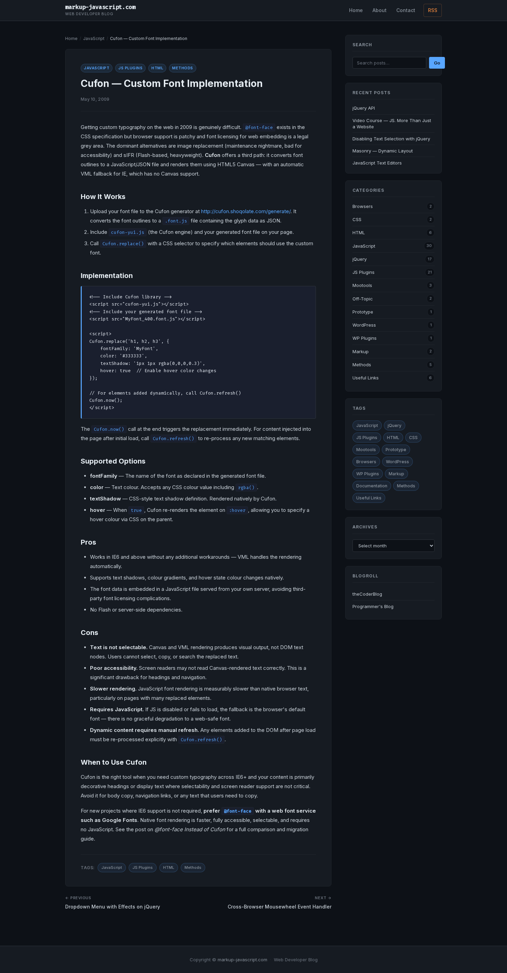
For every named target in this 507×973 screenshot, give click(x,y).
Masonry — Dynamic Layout (382, 150)
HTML (157, 68)
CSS (356, 219)
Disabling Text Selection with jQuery (391, 138)
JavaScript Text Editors (377, 163)
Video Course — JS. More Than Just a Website (391, 123)
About (379, 10)
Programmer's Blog (373, 606)
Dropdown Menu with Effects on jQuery (112, 907)
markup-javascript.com (100, 7)
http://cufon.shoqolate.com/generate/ (245, 211)
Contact (405, 10)
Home (356, 10)
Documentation (371, 485)
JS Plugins (130, 68)
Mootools (362, 285)
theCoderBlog (367, 594)
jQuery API (363, 108)
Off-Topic (362, 298)
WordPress (364, 325)
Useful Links (365, 377)
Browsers (362, 206)
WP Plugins (364, 338)
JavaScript (94, 38)
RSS (432, 10)
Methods (182, 68)
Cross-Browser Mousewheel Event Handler (279, 907)
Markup (360, 351)
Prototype (362, 312)
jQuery (359, 259)
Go (437, 63)
